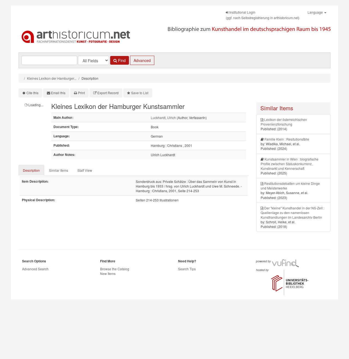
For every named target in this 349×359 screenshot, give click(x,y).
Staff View (84, 170)
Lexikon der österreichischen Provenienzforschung (284, 121)
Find (121, 60)
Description (31, 170)
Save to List (139, 92)
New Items (108, 273)
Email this (58, 92)
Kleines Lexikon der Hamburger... (51, 78)
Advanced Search (35, 268)
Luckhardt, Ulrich (163, 117)
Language (316, 12)
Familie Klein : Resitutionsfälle (286, 139)
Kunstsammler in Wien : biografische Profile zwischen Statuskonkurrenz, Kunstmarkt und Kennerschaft (289, 164)
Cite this (32, 92)
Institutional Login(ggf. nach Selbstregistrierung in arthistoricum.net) (262, 15)
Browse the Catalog (114, 268)
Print (81, 92)
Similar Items (58, 170)
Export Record (108, 92)
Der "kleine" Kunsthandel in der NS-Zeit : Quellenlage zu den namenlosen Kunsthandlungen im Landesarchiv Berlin (292, 212)
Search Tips (187, 268)
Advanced (142, 60)
